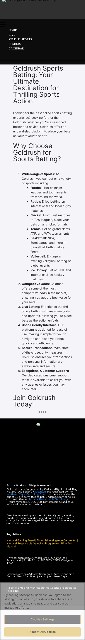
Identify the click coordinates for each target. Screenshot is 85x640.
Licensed (40, 491)
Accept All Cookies (42, 631)
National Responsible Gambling (48, 499)
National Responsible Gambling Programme (33, 543)
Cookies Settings (42, 619)
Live (12, 34)
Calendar (16, 48)
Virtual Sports (20, 39)
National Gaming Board (21, 540)
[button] (2, 25)
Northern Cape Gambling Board (27, 494)
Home (13, 30)
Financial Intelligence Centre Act (57, 540)
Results (15, 44)
